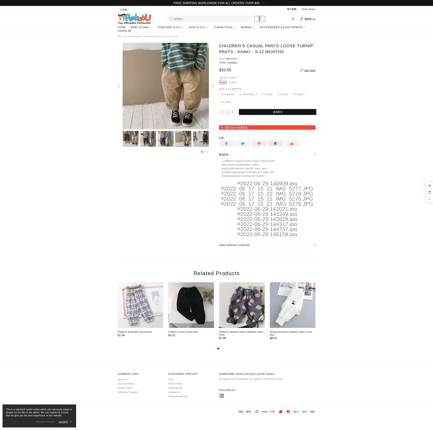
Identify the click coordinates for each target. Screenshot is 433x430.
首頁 (119, 36)
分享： (222, 138)
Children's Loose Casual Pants (152, 332)
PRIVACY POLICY (45, 422)
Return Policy (175, 383)
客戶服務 (292, 9)
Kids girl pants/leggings (132, 36)
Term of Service (126, 383)
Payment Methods (178, 396)
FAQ (170, 379)
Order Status (308, 9)
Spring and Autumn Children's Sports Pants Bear (260, 333)
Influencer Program (128, 392)
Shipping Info (175, 387)
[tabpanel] (211, 314)
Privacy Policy (125, 387)
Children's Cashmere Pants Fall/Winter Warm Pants (210, 333)
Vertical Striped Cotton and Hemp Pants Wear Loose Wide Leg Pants (312, 333)
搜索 (259, 18)
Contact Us (174, 392)
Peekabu (134, 18)
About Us (122, 379)
